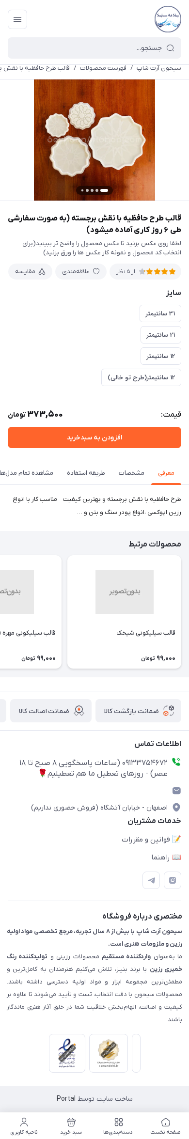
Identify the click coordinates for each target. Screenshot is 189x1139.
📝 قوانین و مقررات (151, 839)
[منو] (17, 19)
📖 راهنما (166, 857)
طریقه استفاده (86, 473)
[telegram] (151, 880)
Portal (66, 1099)
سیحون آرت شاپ (159, 68)
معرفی (166, 473)
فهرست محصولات (103, 68)
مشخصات (131, 473)
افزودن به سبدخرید (94, 437)
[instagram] (172, 880)
